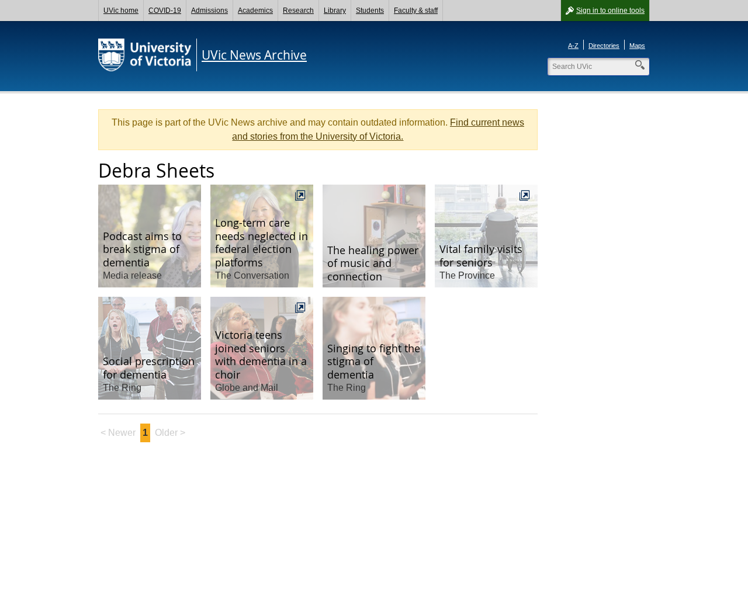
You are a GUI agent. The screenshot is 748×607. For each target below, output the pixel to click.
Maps (637, 45)
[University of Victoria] (145, 55)
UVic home (120, 10)
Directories (603, 45)
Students (370, 10)
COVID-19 (164, 10)
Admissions (209, 10)
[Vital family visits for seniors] (486, 236)
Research (298, 10)
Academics (255, 10)
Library (335, 10)
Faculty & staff (416, 10)
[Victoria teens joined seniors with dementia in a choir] (261, 348)
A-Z (573, 45)
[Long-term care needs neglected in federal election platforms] (261, 236)
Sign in (610, 10)
